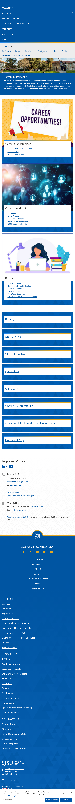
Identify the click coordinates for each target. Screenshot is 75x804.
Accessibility (37, 559)
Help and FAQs (14, 440)
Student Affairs (10, 18)
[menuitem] (6, 51)
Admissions (7, 13)
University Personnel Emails (18, 221)
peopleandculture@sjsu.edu (18, 482)
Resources (6, 55)
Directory (6, 729)
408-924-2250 (15, 485)
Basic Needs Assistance (13, 668)
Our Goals (11, 388)
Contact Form (8, 724)
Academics (7, 8)
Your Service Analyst (16, 219)
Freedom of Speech (11, 698)
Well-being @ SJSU (11, 712)
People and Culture (22, 55)
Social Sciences (9, 647)
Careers (5, 688)
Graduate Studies (10, 618)
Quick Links (12, 371)
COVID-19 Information (19, 406)
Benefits (28, 51)
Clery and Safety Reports (14, 673)
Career (17, 51)
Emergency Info (9, 738)
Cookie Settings (37, 588)
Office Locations (20, 510)
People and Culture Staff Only (18, 517)
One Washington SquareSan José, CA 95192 (14, 770)
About (5, 40)
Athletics (7, 29)
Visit (4, 2)
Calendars (7, 683)
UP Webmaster (13, 492)
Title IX (37, 569)
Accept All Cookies (52, 800)
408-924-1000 (11, 774)
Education (7, 608)
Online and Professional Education (19, 637)
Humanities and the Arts (14, 633)
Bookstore (7, 678)
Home (4, 46)
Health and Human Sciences (16, 623)
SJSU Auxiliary (13, 152)
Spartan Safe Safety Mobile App (18, 707)
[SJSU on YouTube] (51, 552)
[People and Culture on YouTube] (11, 466)
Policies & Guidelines (16, 291)
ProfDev (65, 51)
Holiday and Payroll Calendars (19, 286)
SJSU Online (7, 34)
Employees (7, 693)
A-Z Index (7, 659)
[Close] (72, 792)
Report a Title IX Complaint (15, 748)
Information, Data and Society (16, 628)
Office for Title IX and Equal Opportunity (30, 423)
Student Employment (16, 154)
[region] (37, 796)
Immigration (8, 702)
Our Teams (6, 51)
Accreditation (37, 564)
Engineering (7, 613)
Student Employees (17, 354)
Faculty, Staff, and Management (20, 149)
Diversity (37, 574)
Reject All (66, 800)
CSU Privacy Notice (13, 796)
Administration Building (38, 506)
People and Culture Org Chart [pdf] (20, 496)
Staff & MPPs (13, 337)
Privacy (37, 583)
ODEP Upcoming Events (17, 224)
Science (5, 642)
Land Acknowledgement (37, 579)
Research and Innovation (15, 24)
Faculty (9, 319)
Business (6, 603)
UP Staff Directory (15, 216)
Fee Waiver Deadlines (16, 294)
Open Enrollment (14, 283)
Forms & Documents (16, 289)
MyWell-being (41, 51)
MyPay (54, 51)
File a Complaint (10, 743)
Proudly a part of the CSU (12, 786)
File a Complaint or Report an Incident (22, 297)
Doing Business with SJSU (14, 733)
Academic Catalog (11, 664)
